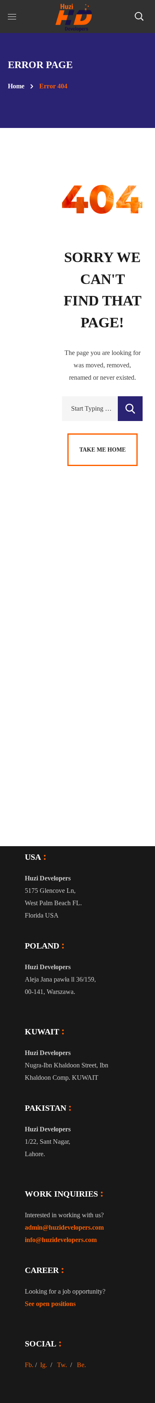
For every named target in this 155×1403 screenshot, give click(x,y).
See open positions (50, 1303)
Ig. (43, 1364)
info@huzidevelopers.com (61, 1239)
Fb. (29, 1364)
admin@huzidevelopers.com (64, 1227)
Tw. (62, 1364)
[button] (139, 16)
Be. (81, 1364)
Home (16, 86)
